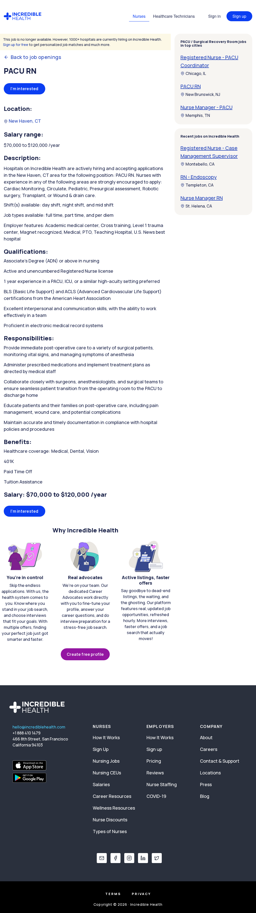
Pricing (153, 761)
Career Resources (112, 796)
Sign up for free (15, 44)
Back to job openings (36, 57)
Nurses (139, 16)
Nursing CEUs (107, 773)
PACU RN (190, 86)
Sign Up (100, 749)
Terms (113, 894)
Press (206, 784)
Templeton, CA (200, 185)
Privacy (141, 894)
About (206, 737)
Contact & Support (219, 761)
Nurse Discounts (110, 820)
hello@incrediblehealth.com (38, 727)
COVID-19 (156, 796)
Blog (204, 796)
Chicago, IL (196, 73)
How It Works (106, 737)
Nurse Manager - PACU (206, 107)
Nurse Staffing (161, 784)
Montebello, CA (200, 164)
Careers (208, 749)
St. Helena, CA (199, 206)
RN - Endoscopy (198, 177)
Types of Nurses (110, 831)
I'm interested (24, 88)
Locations (210, 773)
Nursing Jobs (106, 761)
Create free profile (85, 654)
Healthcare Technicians (174, 16)
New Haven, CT (24, 121)
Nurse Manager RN (201, 198)
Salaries (101, 784)
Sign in (214, 16)
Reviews (155, 773)
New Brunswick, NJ (203, 94)
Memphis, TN (198, 115)
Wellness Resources (114, 808)
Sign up (239, 16)
